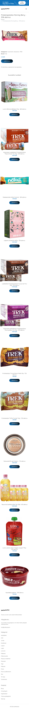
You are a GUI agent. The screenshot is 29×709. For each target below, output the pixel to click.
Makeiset (3, 653)
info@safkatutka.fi (5, 627)
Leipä (2, 648)
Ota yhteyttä (4, 691)
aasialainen (4, 635)
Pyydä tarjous (22, 3)
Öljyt (2, 664)
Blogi (2, 688)
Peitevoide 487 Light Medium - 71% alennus (14, 461)
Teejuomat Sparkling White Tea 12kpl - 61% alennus (14, 504)
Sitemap (3, 699)
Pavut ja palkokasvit (6, 671)
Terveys (3, 676)
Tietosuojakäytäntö (6, 696)
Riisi (2, 674)
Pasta (2, 669)
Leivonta (3, 651)
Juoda (2, 640)
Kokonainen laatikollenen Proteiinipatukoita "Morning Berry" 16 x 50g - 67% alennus (14, 329)
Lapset (2, 645)
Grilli (2, 638)
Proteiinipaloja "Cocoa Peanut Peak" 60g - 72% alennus (14, 374)
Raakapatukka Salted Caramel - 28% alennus (14, 197)
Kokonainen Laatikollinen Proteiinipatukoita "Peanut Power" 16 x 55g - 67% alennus (14, 153)
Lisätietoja (7, 61)
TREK (21, 51)
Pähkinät (3, 666)
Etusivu (2, 19)
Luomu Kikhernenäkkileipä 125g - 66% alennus (14, 109)
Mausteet (3, 661)
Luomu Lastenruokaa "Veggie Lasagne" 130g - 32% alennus (15, 548)
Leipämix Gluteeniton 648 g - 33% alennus (14, 240)
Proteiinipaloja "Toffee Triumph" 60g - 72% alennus (14, 418)
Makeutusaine (4, 656)
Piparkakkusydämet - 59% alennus (14, 592)
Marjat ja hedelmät (5, 658)
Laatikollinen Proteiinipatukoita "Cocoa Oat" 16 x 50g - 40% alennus (14, 284)
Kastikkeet (3, 643)
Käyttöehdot (4, 693)
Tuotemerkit (10, 51)
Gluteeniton (16, 51)
